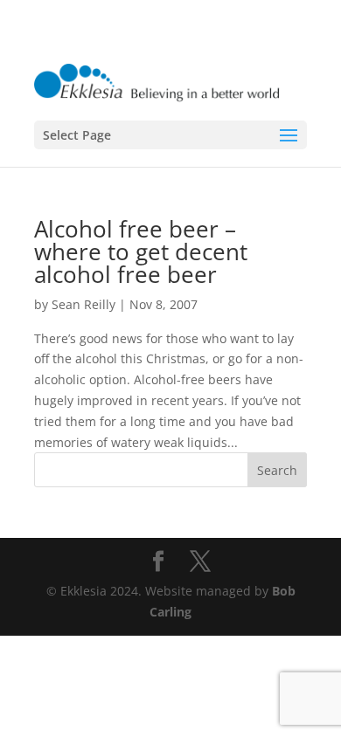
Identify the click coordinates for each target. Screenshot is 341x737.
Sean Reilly (83, 304)
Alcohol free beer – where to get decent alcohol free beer (140, 251)
